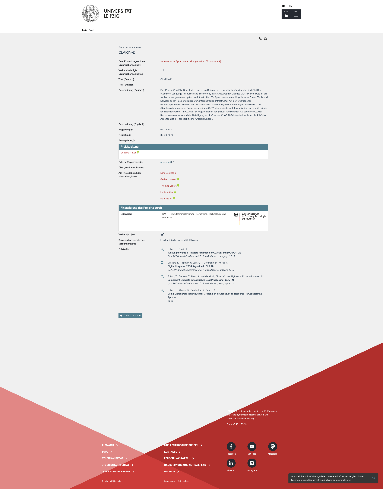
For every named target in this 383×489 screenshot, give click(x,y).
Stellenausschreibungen (181, 445)
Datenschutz (183, 481)
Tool (105, 451)
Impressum (169, 481)
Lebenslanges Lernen (116, 471)
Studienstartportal (115, 465)
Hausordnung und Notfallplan (185, 465)
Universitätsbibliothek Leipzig (240, 418)
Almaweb (108, 445)
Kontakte (170, 451)
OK (373, 478)
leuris (84, 30)
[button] (260, 39)
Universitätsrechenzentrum (251, 415)
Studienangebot (112, 458)
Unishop (169, 471)
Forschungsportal (177, 458)
